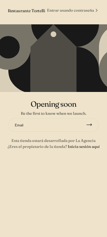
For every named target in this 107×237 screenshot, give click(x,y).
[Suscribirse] (91, 125)
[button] (73, 10)
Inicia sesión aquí (84, 146)
